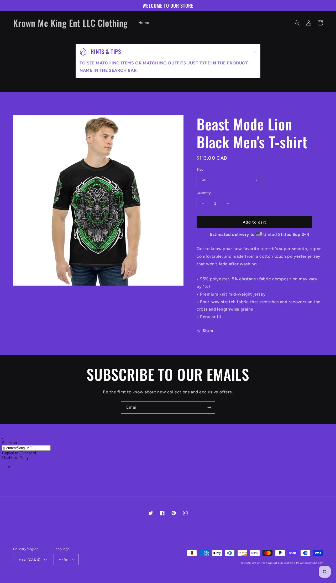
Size (200, 169)
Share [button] (208, 330)
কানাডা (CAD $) (29, 560)
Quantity (204, 193)
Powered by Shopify (309, 563)
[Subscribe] (209, 407)
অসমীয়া (63, 560)
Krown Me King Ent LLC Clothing (274, 563)
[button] (297, 23)
